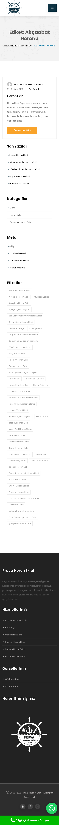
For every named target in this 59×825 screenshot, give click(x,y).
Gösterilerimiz (12, 679)
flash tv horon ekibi (18, 359)
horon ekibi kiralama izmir (22, 403)
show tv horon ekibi (19, 485)
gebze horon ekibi (18, 366)
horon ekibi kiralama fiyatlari (23, 397)
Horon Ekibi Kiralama (15, 656)
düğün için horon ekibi (20, 347)
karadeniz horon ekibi (20, 454)
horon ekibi (14, 378)
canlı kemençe (16, 328)
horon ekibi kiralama (19, 391)
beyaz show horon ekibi (21, 322)
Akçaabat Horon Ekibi (16, 620)
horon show (42, 416)
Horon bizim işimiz (19, 183)
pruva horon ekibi (17, 479)
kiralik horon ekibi (39, 460)
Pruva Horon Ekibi (33, 84)
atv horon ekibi (41, 296)
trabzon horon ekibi (19, 492)
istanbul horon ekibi (18, 422)
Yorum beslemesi (19, 260)
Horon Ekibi (15, 96)
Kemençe (10, 627)
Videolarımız (11, 686)
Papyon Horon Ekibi (19, 176)
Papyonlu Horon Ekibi (20, 222)
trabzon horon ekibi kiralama (24, 498)
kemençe (41, 454)
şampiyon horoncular (20, 523)
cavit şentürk (35, 328)
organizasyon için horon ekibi (24, 473)
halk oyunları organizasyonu (23, 372)
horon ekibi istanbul (18, 385)
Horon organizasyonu (20, 416)
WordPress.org (17, 267)
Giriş (11, 246)
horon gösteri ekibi (18, 410)
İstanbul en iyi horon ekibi (23, 162)
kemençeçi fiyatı (17, 460)
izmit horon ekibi (17, 435)
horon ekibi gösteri (34, 378)
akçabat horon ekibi (19, 296)
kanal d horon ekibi (18, 448)
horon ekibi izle (40, 385)
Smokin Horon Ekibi (15, 649)
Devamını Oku (22, 130)
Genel (36, 89)
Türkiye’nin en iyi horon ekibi (24, 169)
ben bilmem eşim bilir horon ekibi (25, 315)
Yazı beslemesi (17, 253)
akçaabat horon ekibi (20, 290)
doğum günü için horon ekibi (23, 334)
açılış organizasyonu (19, 309)
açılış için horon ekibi (19, 303)
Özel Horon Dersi (13, 634)
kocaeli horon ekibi (18, 466)
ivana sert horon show (20, 429)
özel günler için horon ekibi (22, 517)
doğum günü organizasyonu (23, 340)
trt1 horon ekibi (16, 504)
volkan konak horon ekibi (21, 510)
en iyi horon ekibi (17, 353)
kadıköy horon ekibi (19, 441)
